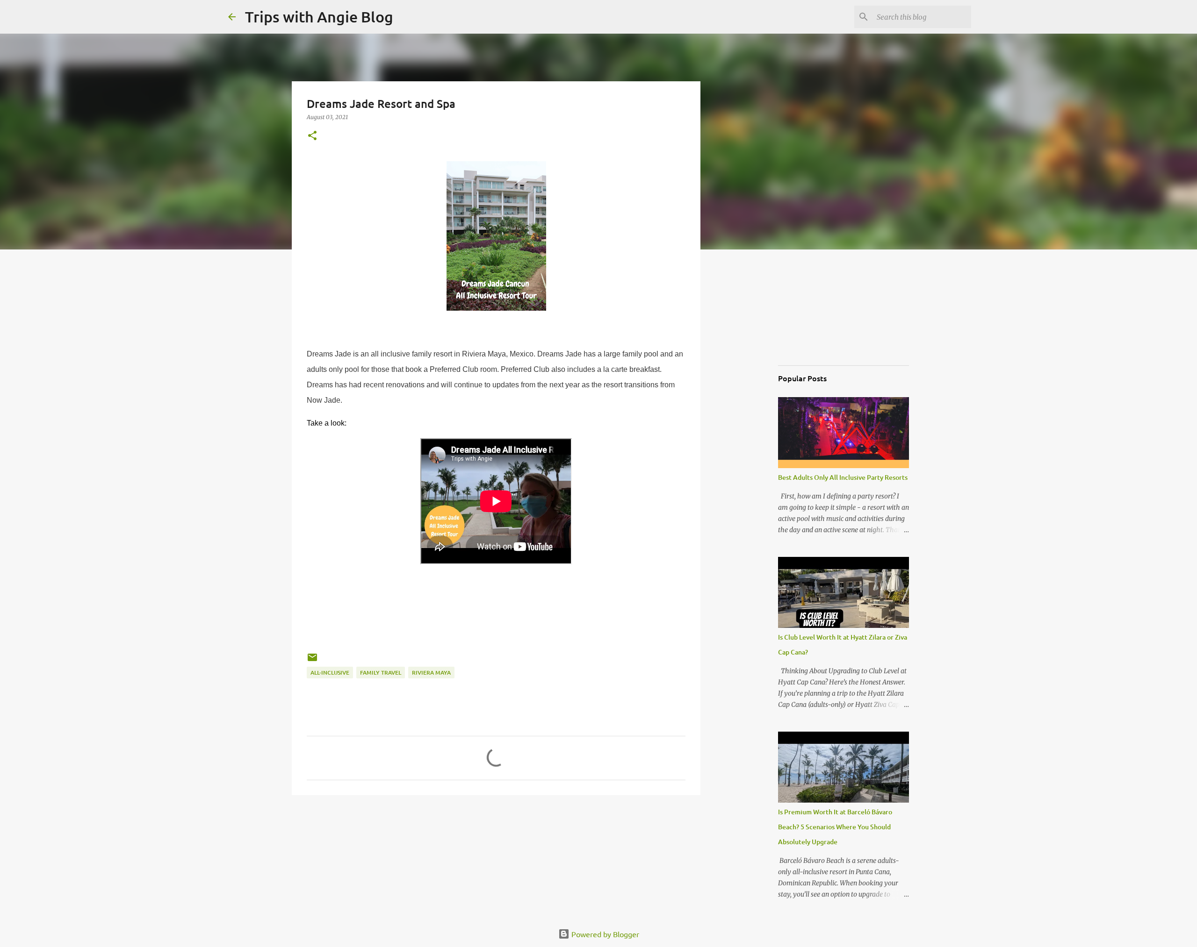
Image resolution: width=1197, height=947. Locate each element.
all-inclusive (329, 672)
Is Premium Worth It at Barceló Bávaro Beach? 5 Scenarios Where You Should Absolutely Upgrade (835, 826)
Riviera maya (431, 672)
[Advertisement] (825, 310)
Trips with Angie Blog (319, 16)
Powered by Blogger (604, 934)
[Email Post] (312, 661)
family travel (380, 672)
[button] (312, 136)
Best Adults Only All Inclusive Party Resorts (843, 477)
